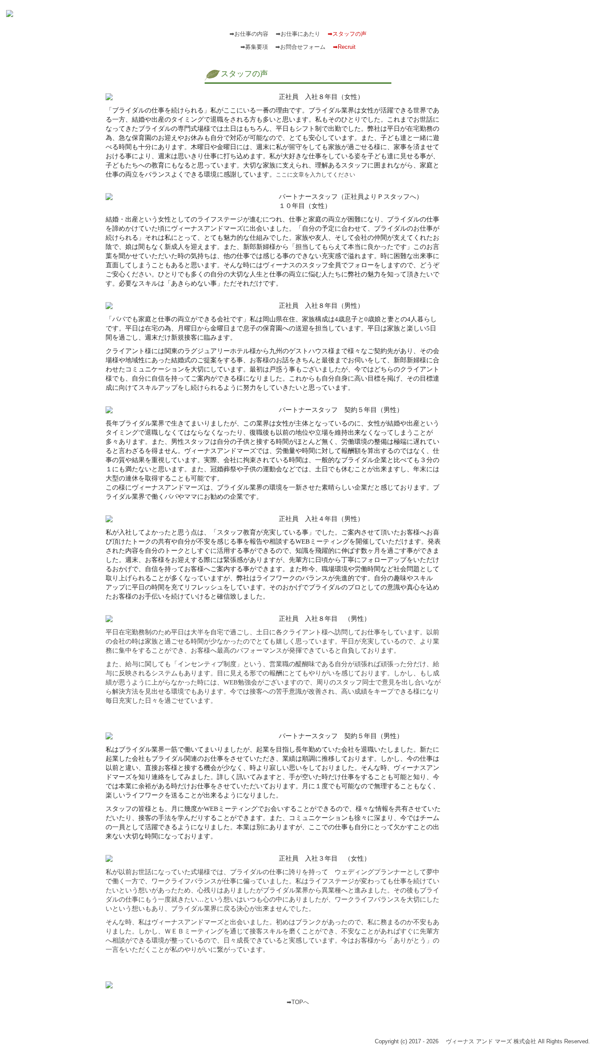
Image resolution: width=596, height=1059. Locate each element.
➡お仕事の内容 (248, 34)
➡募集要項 (254, 47)
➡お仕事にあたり (298, 34)
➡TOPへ (298, 1002)
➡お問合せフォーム (300, 47)
